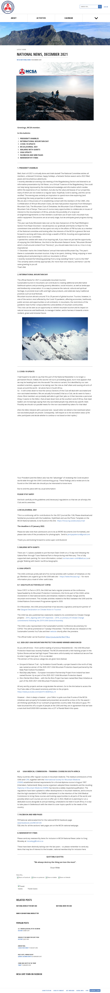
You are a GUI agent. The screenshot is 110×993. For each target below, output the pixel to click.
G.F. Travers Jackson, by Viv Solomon (29, 929)
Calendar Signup (95, 990)
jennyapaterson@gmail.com (79, 534)
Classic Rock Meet (23, 948)
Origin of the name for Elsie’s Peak (28, 937)
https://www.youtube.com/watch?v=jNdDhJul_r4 (36, 692)
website (53, 631)
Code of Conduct (58, 990)
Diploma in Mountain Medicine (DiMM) (33, 788)
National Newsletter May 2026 (26, 906)
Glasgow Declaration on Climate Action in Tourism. (41, 609)
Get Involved (70, 990)
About (14, 18)
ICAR (27, 779)
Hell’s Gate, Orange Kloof (25, 954)
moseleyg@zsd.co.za (35, 841)
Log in (106, 7)
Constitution (46, 990)
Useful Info (80, 990)
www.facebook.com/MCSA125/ (29, 823)
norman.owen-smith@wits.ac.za (75, 558)
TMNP (19, 965)
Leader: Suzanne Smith (25, 956)
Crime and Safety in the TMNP (27, 963)
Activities (41, 18)
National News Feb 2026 (64, 906)
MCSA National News (24, 60)
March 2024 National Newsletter (27, 913)
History (20, 931)
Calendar (68, 18)
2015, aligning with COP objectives (39, 618)
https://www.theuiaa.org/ (70, 576)
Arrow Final (21, 946)
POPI (87, 990)
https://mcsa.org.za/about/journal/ (71, 521)
